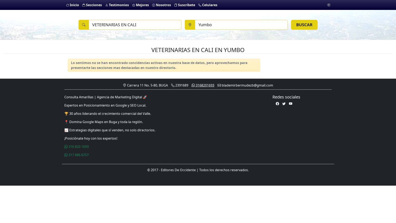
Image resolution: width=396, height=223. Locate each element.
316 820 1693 (78, 146)
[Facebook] (277, 103)
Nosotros (163, 5)
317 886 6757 (78, 155)
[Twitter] (284, 103)
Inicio (74, 5)
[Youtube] (290, 103)
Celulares (209, 5)
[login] (328, 5)
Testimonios (118, 5)
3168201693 (204, 85)
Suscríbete (186, 5)
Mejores (142, 5)
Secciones (93, 5)
